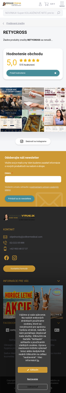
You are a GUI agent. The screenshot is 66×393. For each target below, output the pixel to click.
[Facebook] (6, 257)
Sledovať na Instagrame (36, 141)
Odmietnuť (32, 386)
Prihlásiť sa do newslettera (19, 199)
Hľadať (59, 13)
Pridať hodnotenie (17, 73)
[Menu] (62, 4)
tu (38, 360)
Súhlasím (34, 369)
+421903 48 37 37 (19, 248)
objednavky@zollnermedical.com (26, 237)
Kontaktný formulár (19, 269)
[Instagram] (14, 257)
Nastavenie (32, 379)
